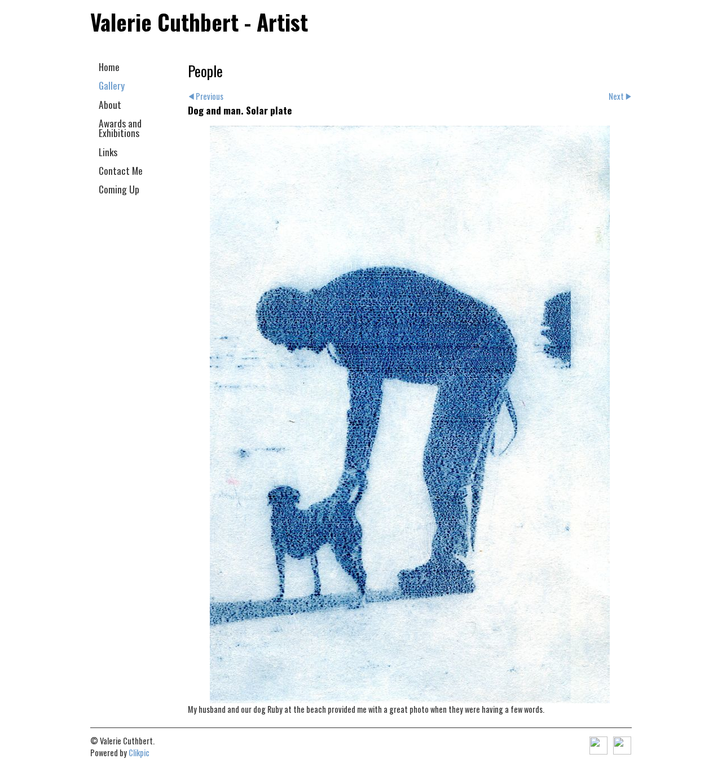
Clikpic (139, 752)
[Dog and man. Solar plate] (410, 414)
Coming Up (119, 189)
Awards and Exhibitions (120, 128)
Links (108, 151)
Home (109, 66)
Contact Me (121, 170)
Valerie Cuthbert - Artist (199, 22)
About (110, 104)
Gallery (112, 85)
